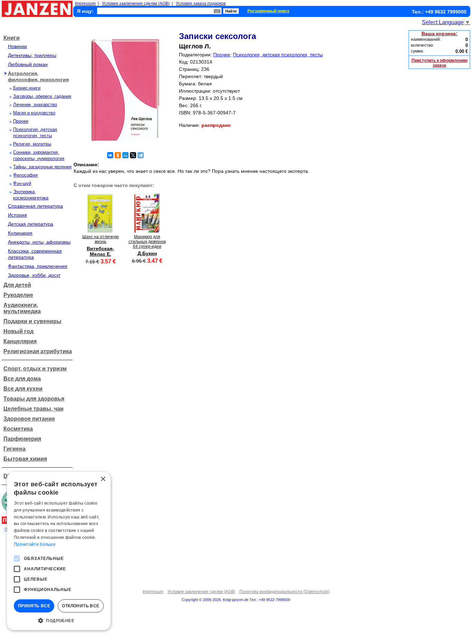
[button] (59, 620)
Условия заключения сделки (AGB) (136, 3)
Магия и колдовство (34, 112)
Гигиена (14, 449)
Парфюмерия (22, 439)
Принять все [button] (34, 605)
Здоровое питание (29, 419)
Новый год (18, 331)
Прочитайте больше (35, 544)
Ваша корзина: (439, 33)
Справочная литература (35, 206)
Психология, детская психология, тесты (278, 54)
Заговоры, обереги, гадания (42, 96)
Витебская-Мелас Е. (100, 251)
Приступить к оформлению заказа (440, 63)
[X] (133, 155)
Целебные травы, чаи (33, 409)
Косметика (18, 429)
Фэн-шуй (22, 183)
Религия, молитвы (32, 144)
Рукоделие (18, 295)
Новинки (17, 46)
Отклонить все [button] (80, 605)
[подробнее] (100, 231)
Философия (25, 175)
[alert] (59, 551)
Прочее (20, 121)
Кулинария (20, 233)
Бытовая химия (25, 459)
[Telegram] (141, 155)
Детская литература (30, 224)
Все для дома (22, 379)
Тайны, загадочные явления (42, 166)
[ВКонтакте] (110, 155)
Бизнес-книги (26, 88)
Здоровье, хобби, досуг (34, 275)
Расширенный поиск (268, 11)
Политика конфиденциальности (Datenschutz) (284, 591)
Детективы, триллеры (32, 55)
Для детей (17, 285)
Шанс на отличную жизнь (100, 239)
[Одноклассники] (118, 155)
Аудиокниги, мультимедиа (22, 308)
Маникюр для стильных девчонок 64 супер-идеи (147, 241)
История (17, 215)
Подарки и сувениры (32, 321)
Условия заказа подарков (201, 3)
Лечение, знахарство (35, 104)
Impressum (85, 3)
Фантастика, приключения (37, 266)
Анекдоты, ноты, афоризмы (39, 242)
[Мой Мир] (125, 155)
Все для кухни (23, 389)
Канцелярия (20, 341)
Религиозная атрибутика (37, 351)
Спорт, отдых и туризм (35, 369)
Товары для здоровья (33, 399)
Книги (11, 38)
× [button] (102, 479)
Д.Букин (147, 253)
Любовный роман (28, 64)
